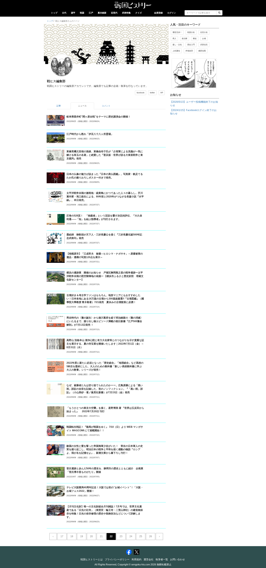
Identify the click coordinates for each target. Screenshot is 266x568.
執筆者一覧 (162, 559)
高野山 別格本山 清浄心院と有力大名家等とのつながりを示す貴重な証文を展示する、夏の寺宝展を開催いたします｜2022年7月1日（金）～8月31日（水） (105, 344)
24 (130, 536)
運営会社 (148, 559)
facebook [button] (140, 93)
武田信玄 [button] (204, 45)
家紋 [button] (195, 38)
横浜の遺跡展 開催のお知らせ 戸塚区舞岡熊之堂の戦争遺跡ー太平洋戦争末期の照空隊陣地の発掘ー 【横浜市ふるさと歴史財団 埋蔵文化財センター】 (104, 276)
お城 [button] (204, 38)
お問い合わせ (177, 559)
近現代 (114, 13)
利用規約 (136, 559)
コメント (106, 106)
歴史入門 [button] (191, 45)
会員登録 (158, 13)
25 (140, 536)
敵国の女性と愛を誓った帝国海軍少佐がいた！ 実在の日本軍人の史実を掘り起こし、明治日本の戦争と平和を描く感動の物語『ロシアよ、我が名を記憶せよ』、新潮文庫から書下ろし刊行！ (104, 449)
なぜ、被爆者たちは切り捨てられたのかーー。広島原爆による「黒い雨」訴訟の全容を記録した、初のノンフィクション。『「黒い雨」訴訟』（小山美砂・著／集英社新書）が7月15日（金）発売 (104, 389)
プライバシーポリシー (117, 559)
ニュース (82, 106)
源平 (73, 13)
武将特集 (126, 13)
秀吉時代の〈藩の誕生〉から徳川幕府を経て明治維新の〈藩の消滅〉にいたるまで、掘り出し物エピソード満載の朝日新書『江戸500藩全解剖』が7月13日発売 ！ (104, 321)
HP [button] (161, 93)
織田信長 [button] (202, 51)
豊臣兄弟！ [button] (177, 32)
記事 (58, 106)
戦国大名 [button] (191, 32)
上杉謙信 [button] (176, 51)
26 (150, 536)
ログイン (171, 13)
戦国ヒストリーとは (92, 559)
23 (121, 536)
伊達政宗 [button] (189, 51)
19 (81, 536)
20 (91, 536)
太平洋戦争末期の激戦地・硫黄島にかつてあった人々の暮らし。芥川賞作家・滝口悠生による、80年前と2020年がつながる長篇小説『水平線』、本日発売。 (105, 196)
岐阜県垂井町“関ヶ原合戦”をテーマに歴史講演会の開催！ (98, 116)
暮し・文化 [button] (177, 45)
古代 (64, 13)
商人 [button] (174, 38)
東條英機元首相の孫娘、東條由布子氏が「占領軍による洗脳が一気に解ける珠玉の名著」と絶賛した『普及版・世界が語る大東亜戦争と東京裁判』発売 (104, 155)
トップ (54, 13)
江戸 (91, 13)
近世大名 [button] (204, 32)
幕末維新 (102, 13)
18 (71, 536)
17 (61, 536)
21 (101, 536)
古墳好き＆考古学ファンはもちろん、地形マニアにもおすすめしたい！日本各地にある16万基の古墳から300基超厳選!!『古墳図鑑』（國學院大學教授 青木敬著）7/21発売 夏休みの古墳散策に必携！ (105, 299)
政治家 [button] (184, 38)
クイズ (138, 13)
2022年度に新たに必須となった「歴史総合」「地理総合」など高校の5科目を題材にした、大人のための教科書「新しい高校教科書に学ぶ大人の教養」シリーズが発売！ (104, 366)
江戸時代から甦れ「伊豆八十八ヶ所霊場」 (89, 134)
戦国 (82, 13)
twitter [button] (152, 93)
